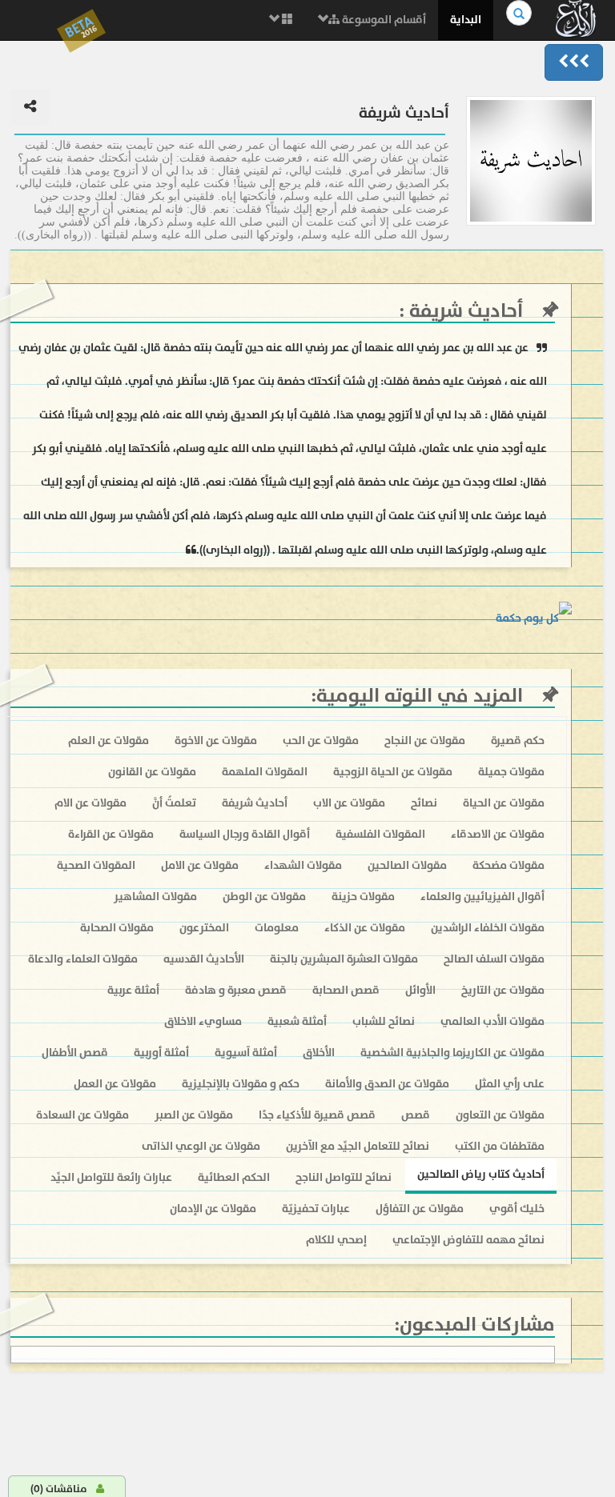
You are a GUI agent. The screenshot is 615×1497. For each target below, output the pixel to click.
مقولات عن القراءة (111, 834)
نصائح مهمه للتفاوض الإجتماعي (468, 1240)
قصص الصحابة (346, 990)
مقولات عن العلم (108, 740)
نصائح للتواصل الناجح (343, 1177)
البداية (465, 19)
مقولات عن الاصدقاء (498, 834)
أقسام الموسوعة (383, 19)
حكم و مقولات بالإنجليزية (240, 1084)
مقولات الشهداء (303, 865)
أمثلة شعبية (297, 1021)
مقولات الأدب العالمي (492, 1021)
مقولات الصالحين (407, 865)
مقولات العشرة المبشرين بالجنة (344, 959)
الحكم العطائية (234, 1177)
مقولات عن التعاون (500, 1115)
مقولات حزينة (363, 896)
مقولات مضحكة (508, 865)
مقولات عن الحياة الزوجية (392, 772)
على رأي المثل (510, 1084)
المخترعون (204, 928)
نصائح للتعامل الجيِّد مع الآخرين (357, 1146)
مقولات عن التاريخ (503, 990)
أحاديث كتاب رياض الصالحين (481, 1174)
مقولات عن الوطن (264, 896)
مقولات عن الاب (349, 803)
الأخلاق (319, 1052)
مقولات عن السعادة (82, 1115)
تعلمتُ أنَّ (174, 803)
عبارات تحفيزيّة (316, 1208)
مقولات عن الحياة (504, 803)
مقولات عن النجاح (424, 740)
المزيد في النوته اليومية (419, 695)
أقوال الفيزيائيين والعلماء (482, 896)
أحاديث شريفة (463, 310)
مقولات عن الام (90, 803)
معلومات (277, 928)
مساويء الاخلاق (203, 1021)
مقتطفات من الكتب (500, 1146)
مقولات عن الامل (200, 865)
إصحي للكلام (336, 1240)
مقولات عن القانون (152, 772)
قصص (415, 1115)
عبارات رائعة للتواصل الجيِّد (111, 1177)
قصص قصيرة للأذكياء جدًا (317, 1115)
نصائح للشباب (383, 1021)
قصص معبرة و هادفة (236, 990)
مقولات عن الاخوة (216, 740)
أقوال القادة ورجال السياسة (244, 834)
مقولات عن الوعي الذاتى (201, 1146)
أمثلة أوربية (161, 1052)
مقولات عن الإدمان (213, 1208)
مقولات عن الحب (321, 740)
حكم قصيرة (518, 740)
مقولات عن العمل (115, 1084)
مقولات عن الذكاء (364, 928)
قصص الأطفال (75, 1052)
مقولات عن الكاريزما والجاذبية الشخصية (452, 1052)
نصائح (424, 803)
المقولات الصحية (96, 865)
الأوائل (420, 990)
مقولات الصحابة (117, 928)
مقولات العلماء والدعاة (83, 959)
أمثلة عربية (133, 990)
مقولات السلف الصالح (494, 959)
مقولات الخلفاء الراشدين (488, 928)
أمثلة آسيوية (246, 1052)
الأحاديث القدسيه (203, 959)
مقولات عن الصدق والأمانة (387, 1084)
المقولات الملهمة (265, 772)
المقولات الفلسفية (380, 834)
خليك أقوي (517, 1208)
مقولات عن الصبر (194, 1115)
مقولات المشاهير (155, 896)
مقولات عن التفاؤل (420, 1208)
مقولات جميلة (511, 772)
